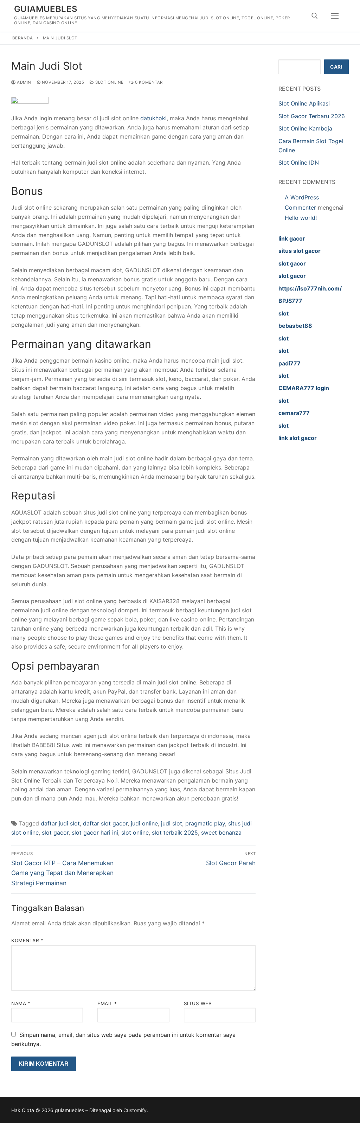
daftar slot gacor (105, 823)
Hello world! (301, 217)
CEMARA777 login (303, 387)
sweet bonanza (221, 832)
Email (107, 1003)
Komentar (27, 940)
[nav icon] (334, 15)
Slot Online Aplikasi (304, 103)
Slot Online (109, 82)
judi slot (171, 823)
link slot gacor (297, 437)
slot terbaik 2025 (175, 832)
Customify (135, 1110)
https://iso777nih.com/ (310, 288)
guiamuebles (45, 9)
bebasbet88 (295, 325)
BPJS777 (290, 300)
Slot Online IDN (298, 162)
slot (283, 313)
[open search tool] (314, 16)
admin (23, 82)
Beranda (22, 38)
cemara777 (294, 412)
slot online (135, 832)
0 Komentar (148, 82)
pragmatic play (205, 823)
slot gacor (55, 832)
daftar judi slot (60, 823)
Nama (20, 1003)
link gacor (291, 238)
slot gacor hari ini (95, 832)
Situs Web (198, 1003)
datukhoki (153, 118)
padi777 (289, 363)
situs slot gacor (299, 250)
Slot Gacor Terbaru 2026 (311, 116)
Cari (336, 67)
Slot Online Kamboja (305, 128)
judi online (144, 823)
